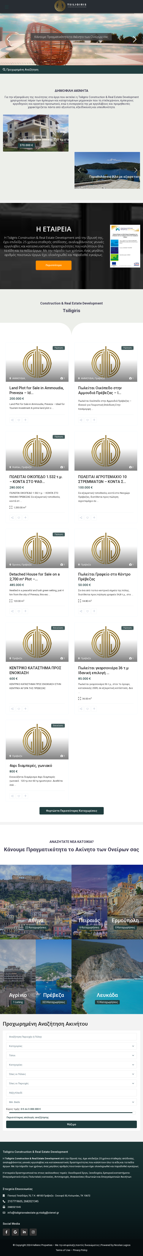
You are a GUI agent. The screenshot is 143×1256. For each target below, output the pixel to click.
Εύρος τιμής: (13, 1109)
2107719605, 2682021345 (23, 1201)
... (53, 408)
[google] (15, 1232)
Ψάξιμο (71, 1124)
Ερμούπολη (125, 920)
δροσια (16, 564)
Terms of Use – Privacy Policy (71, 1250)
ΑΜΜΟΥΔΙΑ (18, 378)
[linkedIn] (24, 1232)
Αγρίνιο (18, 995)
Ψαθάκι (16, 467)
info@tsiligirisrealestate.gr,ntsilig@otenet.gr (33, 1212)
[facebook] (6, 1232)
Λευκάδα (107, 995)
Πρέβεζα (100, 378)
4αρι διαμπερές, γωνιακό (30, 765)
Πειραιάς (89, 920)
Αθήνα (35, 920)
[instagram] (33, 1232)
